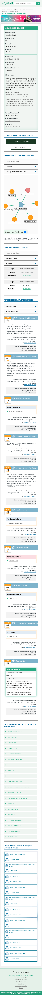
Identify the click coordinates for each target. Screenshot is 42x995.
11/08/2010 (27, 276)
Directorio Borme (21, 982)
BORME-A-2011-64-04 (30, 343)
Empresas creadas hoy (21, 978)
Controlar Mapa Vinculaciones (14, 232)
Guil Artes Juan (13, 561)
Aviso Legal (21, 984)
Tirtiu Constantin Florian (12, 121)
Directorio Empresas (21, 980)
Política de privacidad (21, 986)
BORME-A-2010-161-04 (30, 422)
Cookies (21, 988)
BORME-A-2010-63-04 (30, 609)
